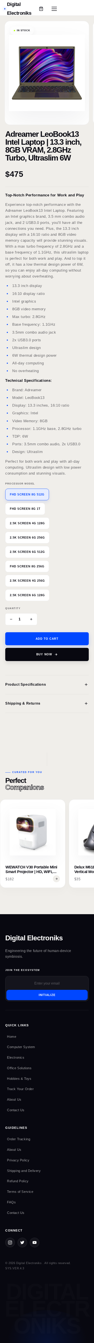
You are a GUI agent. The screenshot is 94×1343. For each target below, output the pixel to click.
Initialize (47, 995)
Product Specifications (47, 684)
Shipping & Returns (47, 703)
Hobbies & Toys (19, 1078)
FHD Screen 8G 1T (25, 508)
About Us (14, 1099)
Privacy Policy (18, 1160)
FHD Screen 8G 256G (27, 566)
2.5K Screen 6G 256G (27, 537)
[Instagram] (10, 1242)
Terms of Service (20, 1191)
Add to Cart (47, 638)
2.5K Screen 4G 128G (27, 523)
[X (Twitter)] (22, 1242)
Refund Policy (18, 1181)
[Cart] (41, 9)
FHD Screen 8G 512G (27, 494)
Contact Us (15, 1110)
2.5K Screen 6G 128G (27, 595)
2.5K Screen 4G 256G (27, 580)
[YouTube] (34, 1242)
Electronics (15, 1057)
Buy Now (44, 654)
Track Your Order (20, 1089)
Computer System (21, 1047)
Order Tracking (18, 1139)
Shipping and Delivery (24, 1171)
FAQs (11, 1202)
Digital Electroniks (34, 938)
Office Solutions (19, 1068)
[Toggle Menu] (54, 9)
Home (11, 1036)
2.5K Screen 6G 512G (27, 552)
